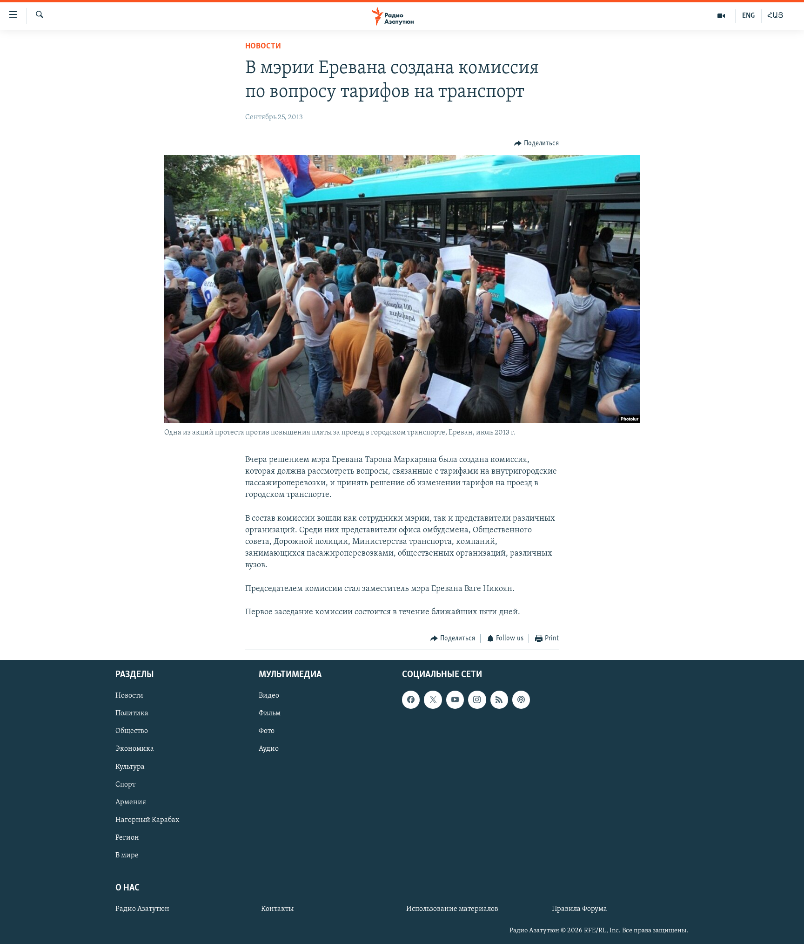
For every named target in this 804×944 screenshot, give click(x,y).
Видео (269, 696)
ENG (748, 16)
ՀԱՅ (775, 16)
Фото (267, 731)
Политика (131, 713)
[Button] (536, 143)
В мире (127, 855)
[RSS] (499, 699)
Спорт (125, 784)
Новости (263, 46)
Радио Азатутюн (142, 909)
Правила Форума (579, 909)
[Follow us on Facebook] (411, 699)
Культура (130, 766)
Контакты (277, 909)
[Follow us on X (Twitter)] (433, 699)
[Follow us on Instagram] (477, 699)
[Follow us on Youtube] (455, 699)
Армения (130, 802)
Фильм (270, 713)
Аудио (269, 749)
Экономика (134, 749)
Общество (131, 731)
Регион (127, 837)
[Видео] (721, 15)
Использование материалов (452, 909)
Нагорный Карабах (147, 819)
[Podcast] (521, 699)
